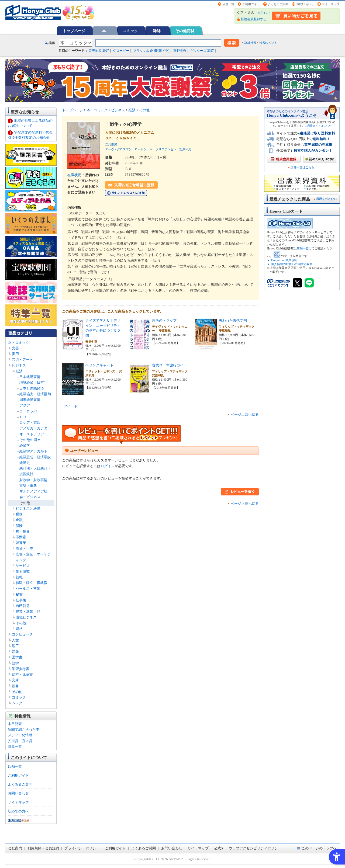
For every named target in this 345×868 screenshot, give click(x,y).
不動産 (21, 537)
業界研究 (23, 572)
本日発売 (15, 724)
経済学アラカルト (33, 451)
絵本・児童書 (22, 674)
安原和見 (185, 149)
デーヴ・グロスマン (118, 149)
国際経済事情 (29, 400)
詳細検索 (250, 42)
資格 (19, 629)
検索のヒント (268, 42)
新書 (15, 686)
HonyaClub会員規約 (284, 260)
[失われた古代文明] (206, 348)
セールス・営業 (28, 588)
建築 (15, 652)
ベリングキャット (99, 365)
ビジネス (19, 365)
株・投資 (23, 531)
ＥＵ (22, 417)
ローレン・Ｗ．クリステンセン (155, 149)
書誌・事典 (28, 486)
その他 (24, 503)
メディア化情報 (20, 735)
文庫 (15, 680)
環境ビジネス (26, 617)
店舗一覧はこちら (302, 167)
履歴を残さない (326, 198)
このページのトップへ (319, 848)
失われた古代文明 (233, 320)
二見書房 (111, 144)
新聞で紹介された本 (23, 729)
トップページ (74, 31)
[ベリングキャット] (73, 392)
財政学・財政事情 (33, 480)
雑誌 (157, 31)
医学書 (17, 657)
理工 (15, 646)
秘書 (19, 594)
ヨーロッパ (28, 411)
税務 (19, 514)
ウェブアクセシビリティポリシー (255, 848)
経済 (19, 371)
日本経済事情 (29, 377)
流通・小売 (24, 549)
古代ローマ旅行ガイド (169, 365)
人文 (15, 640)
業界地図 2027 (99, 51)
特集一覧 (15, 747)
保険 (19, 526)
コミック (130, 31)
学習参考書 (20, 669)
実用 (15, 354)
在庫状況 (74, 175)
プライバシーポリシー (81, 848)
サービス (23, 566)
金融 (19, 520)
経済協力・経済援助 (35, 394)
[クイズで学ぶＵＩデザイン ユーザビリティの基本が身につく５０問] (73, 348)
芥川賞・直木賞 (20, 741)
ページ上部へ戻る (245, 414)
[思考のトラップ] (139, 348)
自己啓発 (23, 606)
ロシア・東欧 (29, 423)
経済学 (24, 445)
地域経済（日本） (33, 382)
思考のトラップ (164, 320)
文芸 (15, 348)
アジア (24, 405)
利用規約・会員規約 (43, 848)
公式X (218, 848)
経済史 (24, 463)
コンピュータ (22, 634)
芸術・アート (22, 359)
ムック (17, 703)
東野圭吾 (179, 51)
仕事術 (21, 600)
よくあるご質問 (278, 4)
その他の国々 (29, 440)
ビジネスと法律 (28, 508)
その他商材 (184, 31)
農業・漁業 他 (28, 611)
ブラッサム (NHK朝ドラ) (151, 51)
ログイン (263, 12)
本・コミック (18, 343)
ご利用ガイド (251, 4)
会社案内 (15, 848)
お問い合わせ (305, 4)
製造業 (21, 543)
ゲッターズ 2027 (202, 51)
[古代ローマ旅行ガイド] (139, 392)
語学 (15, 663)
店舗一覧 (228, 4)
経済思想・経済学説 (35, 457)
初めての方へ (18, 811)
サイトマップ (331, 4)
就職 (19, 577)
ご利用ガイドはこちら (318, 125)
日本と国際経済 (31, 388)
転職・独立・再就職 (31, 583)
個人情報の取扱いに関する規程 (292, 264)
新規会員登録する (254, 19)
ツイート (71, 406)
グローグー (121, 51)
